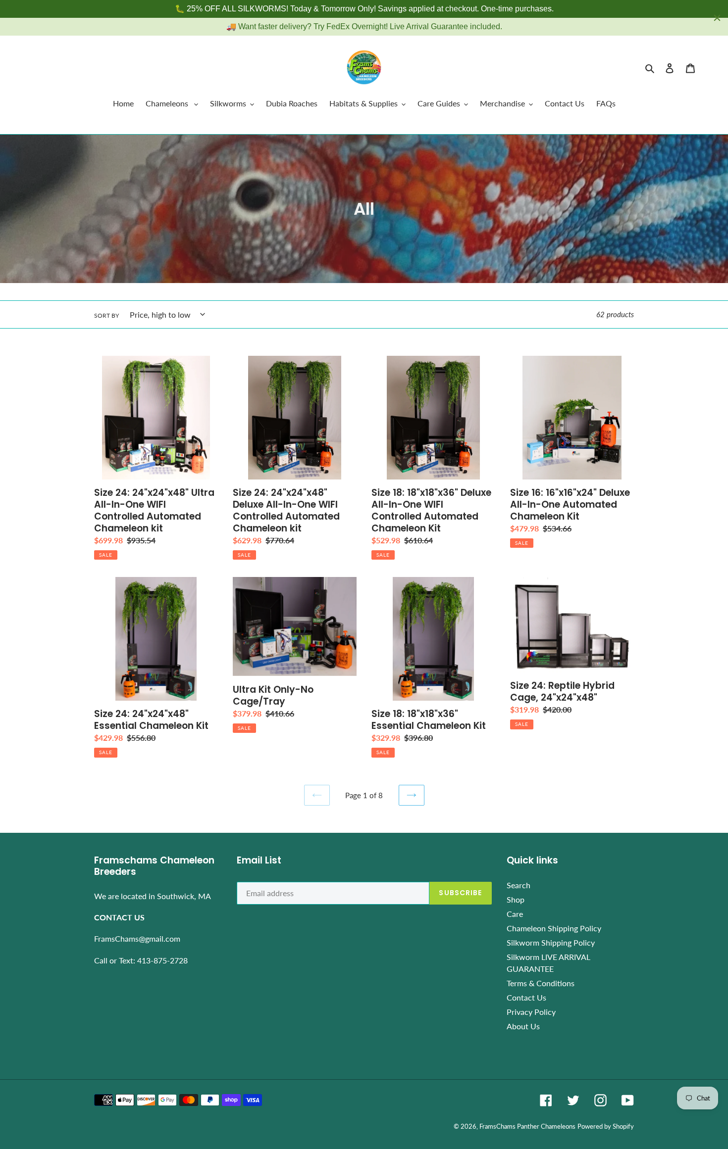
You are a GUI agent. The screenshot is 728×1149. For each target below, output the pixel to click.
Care (515, 913)
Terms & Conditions (540, 983)
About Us (523, 1026)
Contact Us (526, 997)
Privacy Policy (531, 1011)
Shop (515, 899)
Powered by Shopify (605, 1126)
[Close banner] (717, 18)
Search (518, 885)
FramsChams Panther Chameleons (527, 1126)
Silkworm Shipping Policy (551, 942)
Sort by (106, 315)
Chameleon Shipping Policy (554, 928)
